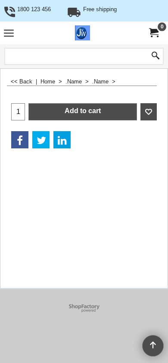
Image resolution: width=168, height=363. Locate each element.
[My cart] (153, 33)
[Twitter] (41, 139)
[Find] (155, 56)
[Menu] (9, 34)
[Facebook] (19, 139)
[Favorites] (148, 112)
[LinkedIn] (62, 139)
